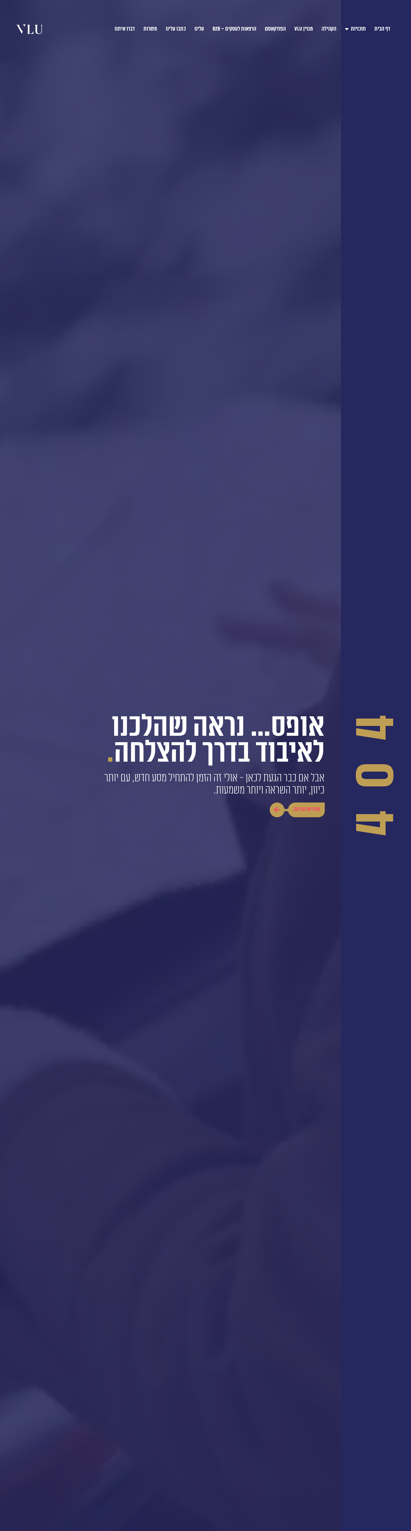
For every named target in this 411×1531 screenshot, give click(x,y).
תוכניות (358, 28)
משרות (150, 28)
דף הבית (382, 28)
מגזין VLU (303, 28)
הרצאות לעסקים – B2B (234, 28)
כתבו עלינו (176, 28)
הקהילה (329, 28)
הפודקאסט (275, 28)
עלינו (199, 28)
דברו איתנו (125, 28)
